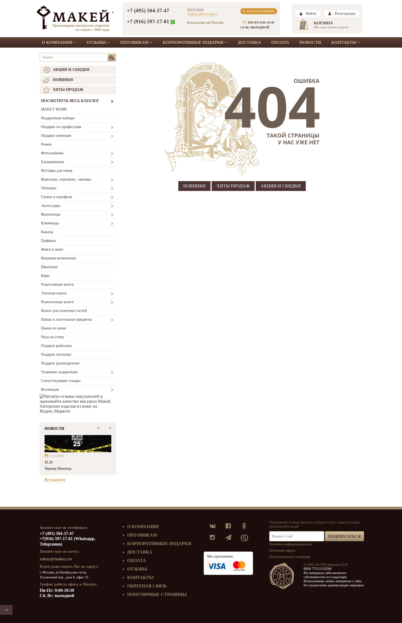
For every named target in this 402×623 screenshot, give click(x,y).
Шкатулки (49, 267)
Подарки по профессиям (61, 127)
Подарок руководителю (60, 363)
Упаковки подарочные (59, 372)
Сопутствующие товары (60, 381)
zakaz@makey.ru (56, 559)
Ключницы (50, 223)
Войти (311, 13)
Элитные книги (54, 293)
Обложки (48, 188)
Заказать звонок (260, 11)
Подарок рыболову (56, 346)
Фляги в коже (52, 249)
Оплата (280, 42)
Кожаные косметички (58, 258)
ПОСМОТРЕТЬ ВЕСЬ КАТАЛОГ (70, 101)
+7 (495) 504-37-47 (148, 10)
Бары (45, 276)
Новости (310, 42)
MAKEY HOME (54, 109)
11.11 (49, 462)
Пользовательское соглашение (289, 557)
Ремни (46, 144)
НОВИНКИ (63, 80)
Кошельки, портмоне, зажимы (66, 179)
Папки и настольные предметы (66, 319)
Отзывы (97, 42)
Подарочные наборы (57, 118)
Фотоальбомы (52, 153)
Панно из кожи (53, 328)
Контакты (344, 42)
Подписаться (344, 536)
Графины (48, 241)
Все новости (55, 480)
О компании (58, 42)
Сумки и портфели (56, 197)
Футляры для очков (56, 171)
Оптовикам (135, 42)
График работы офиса (202, 14)
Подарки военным (56, 136)
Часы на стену (52, 337)
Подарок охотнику (56, 354)
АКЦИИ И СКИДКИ (71, 70)
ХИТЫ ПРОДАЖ (68, 90)
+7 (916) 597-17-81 (148, 21)
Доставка (249, 42)
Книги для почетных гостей (64, 311)
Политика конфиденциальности (290, 544)
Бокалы (47, 232)
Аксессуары (50, 206)
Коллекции (50, 389)
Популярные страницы (157, 594)
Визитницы (50, 214)
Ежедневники (52, 162)
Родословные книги (57, 284)
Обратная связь (147, 586)
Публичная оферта (282, 550)
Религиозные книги (57, 302)
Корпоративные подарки (194, 42)
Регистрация (345, 13)
